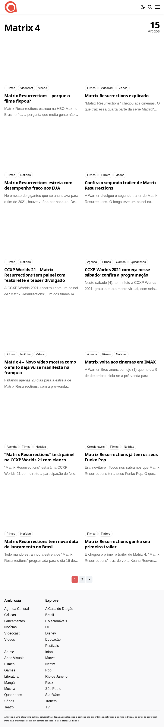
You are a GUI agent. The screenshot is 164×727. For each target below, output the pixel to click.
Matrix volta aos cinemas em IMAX (120, 362)
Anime (9, 652)
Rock (49, 682)
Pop (48, 670)
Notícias (10, 627)
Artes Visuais (14, 658)
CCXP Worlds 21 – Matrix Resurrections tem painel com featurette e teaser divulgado (35, 275)
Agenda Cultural (16, 609)
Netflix (50, 664)
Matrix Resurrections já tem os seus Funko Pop (121, 457)
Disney (50, 633)
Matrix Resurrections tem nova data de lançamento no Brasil (41, 544)
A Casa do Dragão (59, 609)
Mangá (9, 682)
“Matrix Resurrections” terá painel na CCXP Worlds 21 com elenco (39, 457)
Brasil (49, 615)
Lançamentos (14, 621)
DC (47, 627)
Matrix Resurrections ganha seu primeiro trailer (117, 544)
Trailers (51, 701)
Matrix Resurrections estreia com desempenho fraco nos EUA (38, 185)
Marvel (50, 658)
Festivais (52, 646)
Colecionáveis (56, 621)
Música (9, 688)
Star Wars (52, 695)
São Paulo (53, 688)
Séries (9, 701)
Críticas (10, 615)
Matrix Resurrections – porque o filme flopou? (37, 98)
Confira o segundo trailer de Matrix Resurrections (121, 185)
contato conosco (45, 721)
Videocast (11, 633)
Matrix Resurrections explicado (117, 96)
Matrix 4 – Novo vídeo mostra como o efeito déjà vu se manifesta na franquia (40, 367)
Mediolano (74, 721)
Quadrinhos (13, 695)
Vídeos (9, 639)
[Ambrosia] (10, 7)
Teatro (9, 707)
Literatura (11, 676)
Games (9, 670)
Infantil (50, 652)
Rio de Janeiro (56, 676)
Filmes (9, 664)
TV (47, 707)
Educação (53, 639)
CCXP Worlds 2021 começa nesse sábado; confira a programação (117, 272)
